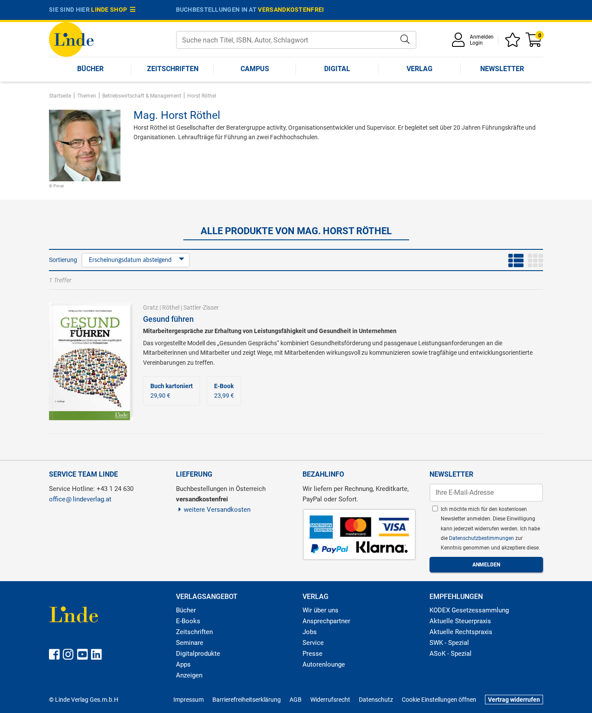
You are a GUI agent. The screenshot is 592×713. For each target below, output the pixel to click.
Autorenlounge (324, 664)
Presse (312, 653)
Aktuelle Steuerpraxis (460, 621)
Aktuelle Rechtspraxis (460, 632)
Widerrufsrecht (330, 699)
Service (313, 643)
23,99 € (224, 391)
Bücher (90, 69)
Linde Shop (110, 9)
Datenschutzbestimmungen (482, 538)
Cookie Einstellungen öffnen (439, 699)
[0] (534, 43)
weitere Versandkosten (217, 509)
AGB (295, 699)
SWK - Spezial (449, 643)
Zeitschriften (172, 69)
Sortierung (63, 259)
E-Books (188, 621)
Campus (255, 69)
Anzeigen (189, 675)
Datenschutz (376, 699)
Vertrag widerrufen (514, 699)
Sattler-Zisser (201, 307)
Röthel (170, 307)
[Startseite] (71, 39)
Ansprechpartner (326, 621)
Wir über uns (320, 610)
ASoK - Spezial (450, 653)
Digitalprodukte (198, 653)
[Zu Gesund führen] (91, 360)
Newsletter (502, 69)
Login (476, 43)
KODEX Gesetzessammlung (469, 610)
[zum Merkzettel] (514, 43)
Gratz (150, 307)
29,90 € (171, 391)
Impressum (188, 699)
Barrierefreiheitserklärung (246, 699)
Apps (183, 664)
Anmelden (482, 37)
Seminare (189, 643)
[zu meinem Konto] (460, 43)
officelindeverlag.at (80, 499)
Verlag (420, 69)
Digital (337, 69)
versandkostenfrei (291, 9)
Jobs (310, 632)
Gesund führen (168, 319)
